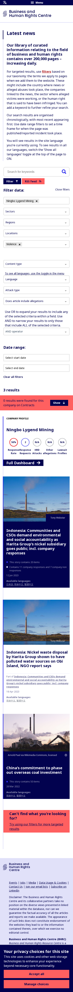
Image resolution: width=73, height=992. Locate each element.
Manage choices (36, 984)
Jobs (22, 882)
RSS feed (31, 181)
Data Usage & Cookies (53, 882)
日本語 (9, 584)
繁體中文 (28, 584)
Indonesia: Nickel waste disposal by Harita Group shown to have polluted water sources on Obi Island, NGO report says (37, 659)
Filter (9, 181)
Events (13, 882)
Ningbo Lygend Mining (30, 429)
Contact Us (16, 886)
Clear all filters (13, 377)
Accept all (36, 974)
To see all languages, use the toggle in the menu (34, 273)
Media (32, 882)
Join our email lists (37, 886)
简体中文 (18, 584)
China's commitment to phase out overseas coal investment (34, 770)
